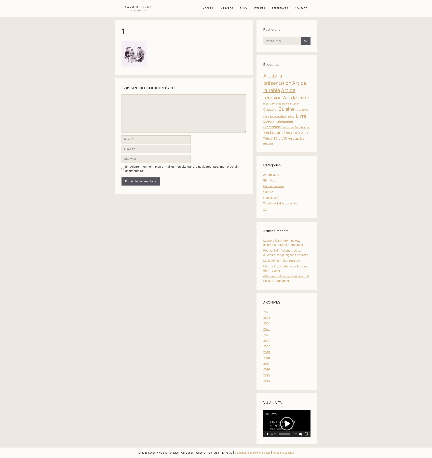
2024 (266, 323)
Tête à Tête (271, 138)
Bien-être (269, 103)
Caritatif (296, 103)
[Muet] (300, 434)
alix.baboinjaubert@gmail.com (253, 452)
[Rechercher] (305, 41)
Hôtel (291, 116)
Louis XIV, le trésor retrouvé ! (282, 260)
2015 (266, 375)
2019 (266, 352)
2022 (266, 335)
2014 (266, 381)
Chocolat (270, 109)
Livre (301, 116)
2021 (266, 340)
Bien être (269, 180)
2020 (266, 346)
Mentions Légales (283, 452)
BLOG (243, 8)
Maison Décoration (278, 122)
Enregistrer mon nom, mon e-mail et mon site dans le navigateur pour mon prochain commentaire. (182, 169)
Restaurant (273, 132)
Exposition (278, 116)
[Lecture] (267, 434)
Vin (284, 138)
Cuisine (286, 109)
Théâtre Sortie (296, 132)
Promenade (272, 127)
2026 (266, 312)
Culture (268, 192)
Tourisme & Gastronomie (280, 203)
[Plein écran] (306, 434)
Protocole (288, 127)
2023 (266, 329)
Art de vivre (296, 98)
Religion (305, 127)
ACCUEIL (208, 8)
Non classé (270, 197)
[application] (286, 423)
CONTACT (301, 8)
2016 (266, 369)
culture (298, 110)
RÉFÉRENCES (280, 8)
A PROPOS (226, 8)
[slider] (284, 434)
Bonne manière (273, 186)
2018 (266, 358)
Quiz (297, 127)
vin (265, 209)
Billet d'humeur (284, 103)
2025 (266, 317)
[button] (287, 423)
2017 (266, 363)
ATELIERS (259, 8)
